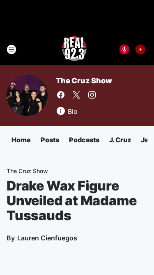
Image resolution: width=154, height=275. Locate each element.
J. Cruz (120, 140)
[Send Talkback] (124, 49)
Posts (50, 140)
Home (21, 140)
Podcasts (84, 140)
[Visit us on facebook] (61, 95)
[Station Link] (74, 49)
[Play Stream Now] (140, 49)
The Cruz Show (84, 80)
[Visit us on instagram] (92, 95)
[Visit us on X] (76, 95)
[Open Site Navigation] (11, 49)
